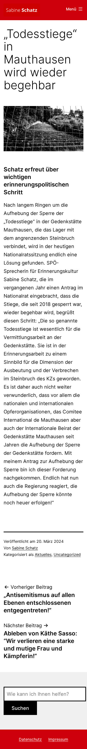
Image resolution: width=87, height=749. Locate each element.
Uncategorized (67, 554)
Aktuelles (43, 554)
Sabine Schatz (25, 547)
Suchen (20, 708)
